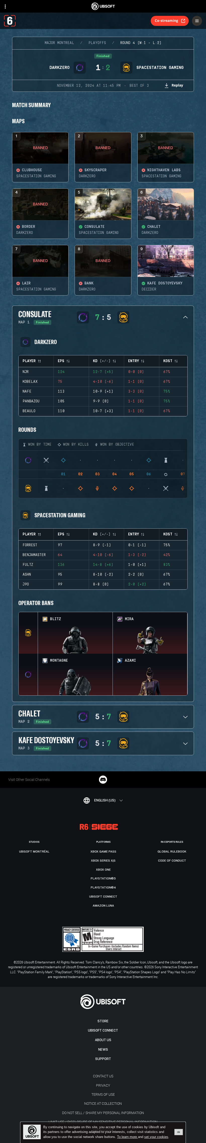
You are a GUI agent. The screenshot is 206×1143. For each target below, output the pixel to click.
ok (178, 1131)
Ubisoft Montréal (34, 851)
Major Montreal (59, 43)
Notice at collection (103, 1103)
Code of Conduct (172, 860)
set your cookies (156, 1137)
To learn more (127, 1137)
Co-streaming (166, 20)
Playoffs (97, 43)
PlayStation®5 (103, 878)
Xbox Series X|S (103, 860)
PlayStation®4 (103, 887)
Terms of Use (103, 1094)
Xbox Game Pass (103, 851)
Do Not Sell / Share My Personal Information (103, 1112)
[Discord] (103, 780)
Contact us (103, 1076)
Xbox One (103, 869)
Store (103, 1021)
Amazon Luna (103, 905)
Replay (177, 85)
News (103, 1049)
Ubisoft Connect (103, 1030)
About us (103, 1040)
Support (103, 1059)
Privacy (103, 1085)
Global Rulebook (172, 851)
